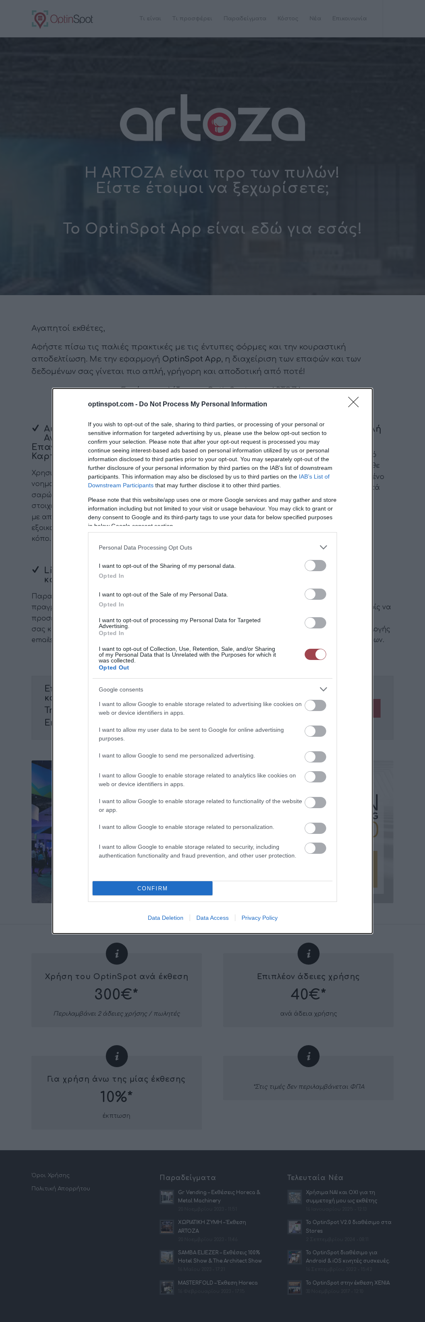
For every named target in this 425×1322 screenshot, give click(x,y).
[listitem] (212, 547)
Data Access (212, 917)
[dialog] (212, 661)
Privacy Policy (260, 917)
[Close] (356, 405)
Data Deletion (165, 917)
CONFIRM (152, 888)
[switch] (315, 565)
